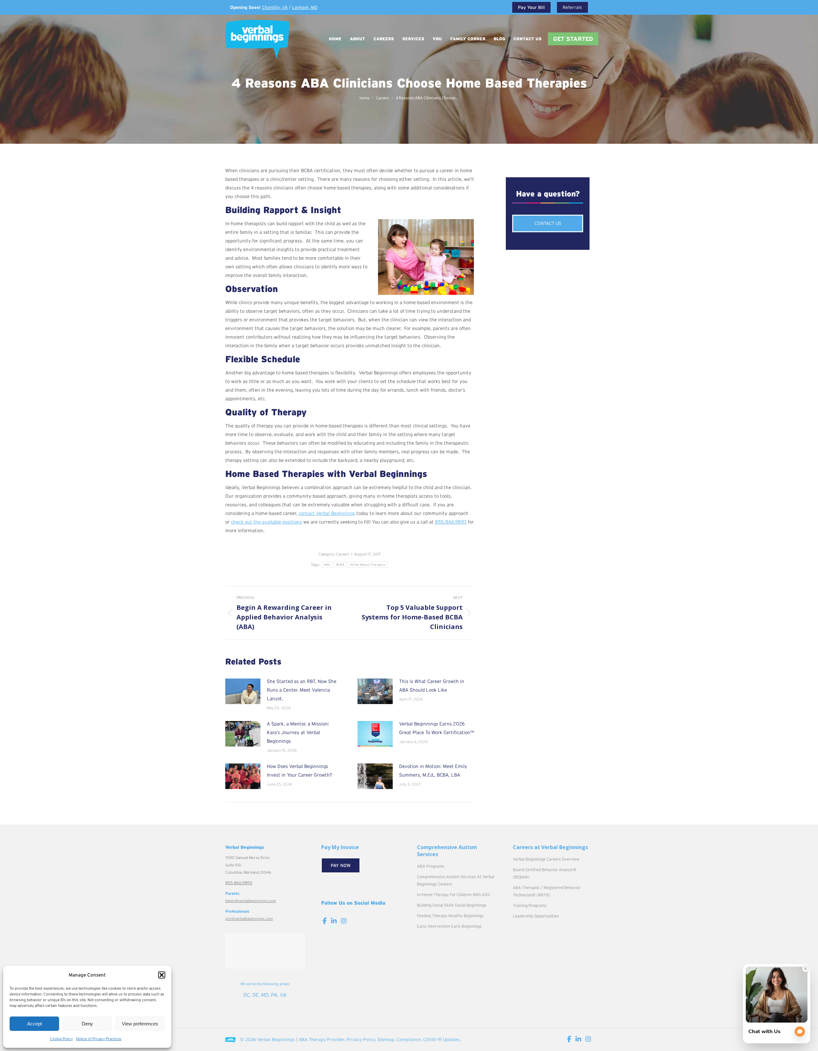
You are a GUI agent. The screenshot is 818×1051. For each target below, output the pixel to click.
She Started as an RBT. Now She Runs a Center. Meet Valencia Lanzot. (301, 690)
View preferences (140, 1023)
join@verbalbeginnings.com (249, 919)
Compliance (409, 1039)
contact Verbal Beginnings (326, 513)
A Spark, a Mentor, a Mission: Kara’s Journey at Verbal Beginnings (298, 732)
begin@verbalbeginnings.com (250, 901)
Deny (87, 1023)
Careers (342, 554)
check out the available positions (266, 522)
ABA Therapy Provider (321, 1039)
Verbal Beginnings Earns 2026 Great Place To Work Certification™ (436, 728)
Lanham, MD (304, 7)
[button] (161, 975)
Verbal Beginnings (276, 1039)
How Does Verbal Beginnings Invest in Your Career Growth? (299, 770)
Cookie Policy (61, 1039)
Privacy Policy (360, 1039)
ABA (327, 564)
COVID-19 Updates (441, 1039)
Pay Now (341, 865)
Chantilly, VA (275, 7)
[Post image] (242, 691)
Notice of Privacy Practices (98, 1039)
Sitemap (385, 1039)
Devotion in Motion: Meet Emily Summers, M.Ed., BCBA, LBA (433, 770)
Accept (34, 1023)
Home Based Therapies (367, 564)
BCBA (340, 564)
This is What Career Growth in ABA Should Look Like (431, 686)
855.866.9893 (451, 522)
